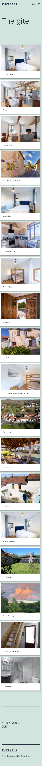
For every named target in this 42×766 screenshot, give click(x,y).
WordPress (26, 756)
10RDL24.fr (9, 4)
